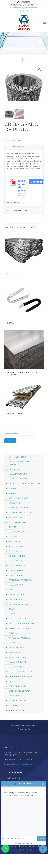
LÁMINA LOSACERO (16, 413)
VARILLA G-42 (14, 503)
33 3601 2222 (24, 2)
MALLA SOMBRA (16, 585)
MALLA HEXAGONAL (17, 662)
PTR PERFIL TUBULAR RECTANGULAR (25, 484)
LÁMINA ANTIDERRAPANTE (20, 604)
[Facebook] (17, 11)
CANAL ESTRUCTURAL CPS (20, 628)
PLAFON (12, 643)
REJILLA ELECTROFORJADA (20, 676)
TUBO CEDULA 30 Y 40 (19, 532)
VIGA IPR (12, 493)
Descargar (37, 182)
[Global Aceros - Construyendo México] (24, 23)
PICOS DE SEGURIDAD (19, 479)
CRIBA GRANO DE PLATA (19, 691)
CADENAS (13, 633)
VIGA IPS (12, 488)
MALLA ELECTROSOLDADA (20, 672)
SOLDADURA (14, 541)
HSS (11, 590)
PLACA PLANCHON (17, 565)
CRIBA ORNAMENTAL (18, 686)
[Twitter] (20, 11)
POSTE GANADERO (17, 556)
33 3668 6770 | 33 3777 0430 (25, 5)
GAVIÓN (12, 681)
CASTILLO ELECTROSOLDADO (22, 623)
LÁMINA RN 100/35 (16, 599)
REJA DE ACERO (16, 546)
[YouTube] (24, 11)
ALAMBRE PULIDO (17, 700)
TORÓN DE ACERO (17, 575)
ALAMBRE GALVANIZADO (20, 512)
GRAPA (10, 323)
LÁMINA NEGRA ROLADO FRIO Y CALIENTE (23, 463)
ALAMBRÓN (14, 705)
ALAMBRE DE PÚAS (17, 710)
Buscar (10, 441)
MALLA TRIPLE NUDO (18, 474)
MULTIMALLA (14, 652)
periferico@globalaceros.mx (25, 8)
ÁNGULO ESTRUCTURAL (19, 638)
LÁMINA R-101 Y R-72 (17, 469)
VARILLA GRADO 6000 (18, 498)
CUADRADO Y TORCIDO (19, 618)
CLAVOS (12, 527)
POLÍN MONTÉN (16, 561)
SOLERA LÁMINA (16, 537)
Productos (18, 140)
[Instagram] (31, 11)
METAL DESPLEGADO (18, 657)
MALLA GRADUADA (17, 667)
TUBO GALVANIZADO (18, 522)
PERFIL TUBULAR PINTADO (20, 580)
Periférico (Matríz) (13, 778)
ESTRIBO (13, 614)
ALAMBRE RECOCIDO (18, 508)
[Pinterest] (27, 11)
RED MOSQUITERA (17, 647)
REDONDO (12, 274)
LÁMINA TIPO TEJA (16, 594)
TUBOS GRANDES (16, 570)
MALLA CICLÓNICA (17, 517)
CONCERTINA (15, 696)
